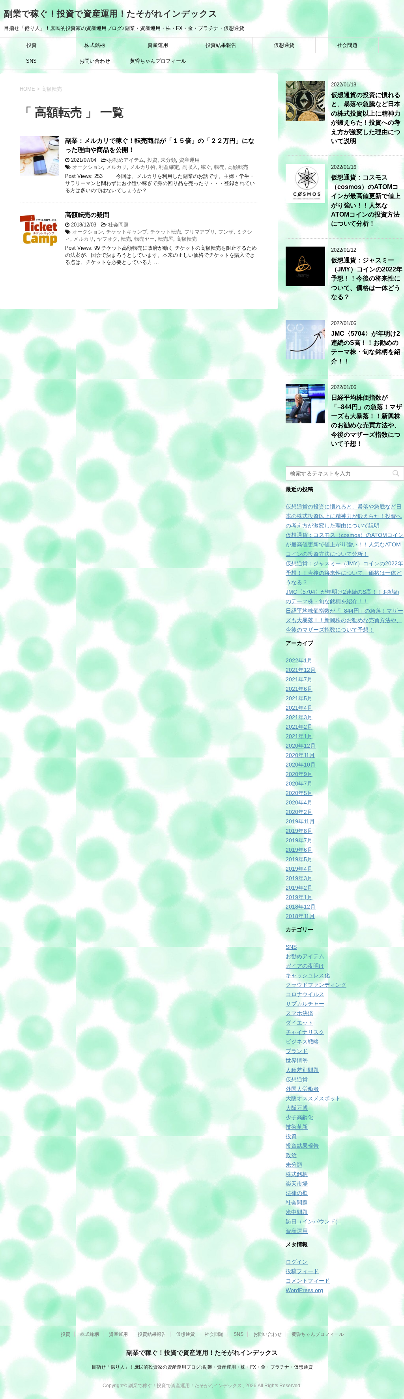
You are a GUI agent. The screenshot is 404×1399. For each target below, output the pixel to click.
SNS (31, 61)
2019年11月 (300, 821)
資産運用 (158, 45)
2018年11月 (300, 916)
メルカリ (116, 167)
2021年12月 (301, 670)
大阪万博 (297, 1108)
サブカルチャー (305, 1004)
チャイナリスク (305, 1032)
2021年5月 (299, 698)
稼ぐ (206, 167)
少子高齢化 (299, 1117)
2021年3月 (299, 717)
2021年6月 (299, 689)
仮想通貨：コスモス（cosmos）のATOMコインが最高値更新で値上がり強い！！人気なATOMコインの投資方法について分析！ (345, 544)
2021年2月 (299, 727)
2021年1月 (299, 736)
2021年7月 (299, 679)
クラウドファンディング (316, 985)
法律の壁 (297, 1193)
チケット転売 (165, 232)
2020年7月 (299, 783)
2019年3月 (299, 878)
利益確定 (169, 167)
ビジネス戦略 (302, 1041)
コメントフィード (308, 1280)
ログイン (297, 1262)
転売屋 (165, 239)
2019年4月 (299, 869)
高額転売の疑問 (87, 214)
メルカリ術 (142, 167)
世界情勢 (297, 1060)
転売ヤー (144, 239)
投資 (31, 45)
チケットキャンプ (126, 232)
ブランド (297, 1051)
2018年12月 (301, 906)
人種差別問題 (302, 1070)
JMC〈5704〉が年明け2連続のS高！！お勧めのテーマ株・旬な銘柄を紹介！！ (365, 347)
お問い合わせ (94, 61)
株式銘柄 (94, 45)
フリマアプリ (199, 232)
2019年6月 (299, 850)
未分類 (168, 160)
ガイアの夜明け (305, 966)
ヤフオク (107, 239)
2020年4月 (299, 802)
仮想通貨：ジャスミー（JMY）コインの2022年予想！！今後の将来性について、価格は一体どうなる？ (366, 279)
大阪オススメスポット (313, 1098)
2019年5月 (299, 859)
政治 (291, 1155)
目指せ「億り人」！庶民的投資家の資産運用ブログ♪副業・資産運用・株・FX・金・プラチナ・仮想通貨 (202, 1367)
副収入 (190, 167)
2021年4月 (299, 708)
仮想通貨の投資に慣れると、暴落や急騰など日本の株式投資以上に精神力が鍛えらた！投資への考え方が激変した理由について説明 (365, 118)
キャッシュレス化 (308, 975)
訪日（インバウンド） (313, 1221)
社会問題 (347, 45)
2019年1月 (299, 897)
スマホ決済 (299, 1013)
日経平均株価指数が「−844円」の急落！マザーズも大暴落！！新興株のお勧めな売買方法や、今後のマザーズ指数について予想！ (366, 420)
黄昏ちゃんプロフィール (158, 61)
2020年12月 (301, 746)
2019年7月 (299, 840)
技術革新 (297, 1127)
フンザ (226, 232)
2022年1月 (299, 660)
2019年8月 (299, 831)
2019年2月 (299, 888)
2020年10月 (301, 764)
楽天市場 (297, 1183)
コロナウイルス (305, 994)
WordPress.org (304, 1290)
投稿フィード (302, 1271)
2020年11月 (300, 755)
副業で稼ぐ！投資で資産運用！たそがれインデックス (110, 14)
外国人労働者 (302, 1089)
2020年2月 (299, 812)
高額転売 (238, 167)
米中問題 (297, 1212)
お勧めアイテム (126, 160)
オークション (87, 167)
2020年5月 (299, 793)
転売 (219, 167)
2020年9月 (299, 774)
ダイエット (299, 1022)
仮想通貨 (284, 45)
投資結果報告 (221, 45)
